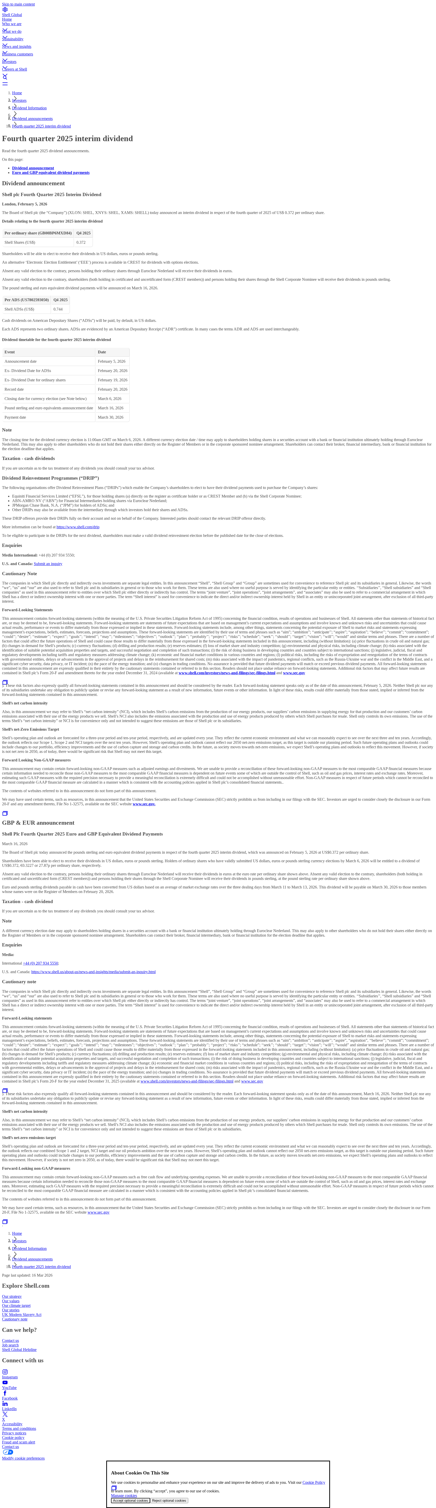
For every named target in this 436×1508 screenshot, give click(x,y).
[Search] (218, 78)
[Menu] (218, 84)
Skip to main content (18, 4)
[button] (218, 25)
